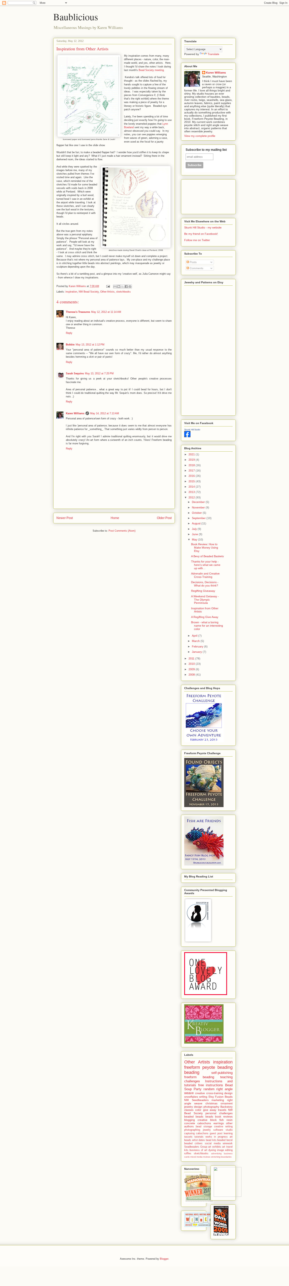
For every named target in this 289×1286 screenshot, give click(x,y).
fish (221, 1119)
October (197, 512)
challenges (192, 1081)
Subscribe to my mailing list (206, 149)
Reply (69, 332)
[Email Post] (108, 286)
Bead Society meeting (151, 70)
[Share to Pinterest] (130, 286)
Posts (193, 262)
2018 (192, 465)
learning (228, 1133)
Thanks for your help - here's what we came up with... (205, 565)
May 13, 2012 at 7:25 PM (99, 373)
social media (213, 1143)
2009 (192, 669)
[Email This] (115, 286)
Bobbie (70, 344)
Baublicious (75, 16)
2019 (192, 459)
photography (211, 1106)
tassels (188, 1136)
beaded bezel (225, 1140)
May (195, 539)
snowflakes (191, 1096)
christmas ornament (219, 1103)
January (197, 651)
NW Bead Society (89, 291)
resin (229, 1119)
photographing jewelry (197, 1130)
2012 (192, 497)
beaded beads (193, 1116)
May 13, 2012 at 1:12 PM (90, 344)
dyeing (212, 1150)
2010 (192, 663)
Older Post (164, 518)
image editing (225, 1150)
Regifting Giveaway (203, 590)
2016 (192, 475)
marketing (218, 1100)
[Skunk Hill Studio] (187, 436)
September (199, 518)
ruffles (187, 1153)
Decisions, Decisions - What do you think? (204, 584)
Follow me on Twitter (197, 240)
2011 (192, 658)
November (199, 507)
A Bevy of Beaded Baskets (207, 556)
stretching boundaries (221, 1157)
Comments (196, 268)
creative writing (223, 1126)
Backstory (226, 1106)
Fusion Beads (224, 1096)
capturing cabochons (196, 1133)
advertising (216, 1153)
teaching (226, 1077)
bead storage (204, 1126)
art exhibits (214, 1146)
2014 (192, 486)
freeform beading (199, 1077)
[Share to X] (122, 286)
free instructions (210, 1085)
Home (115, 518)
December (199, 502)
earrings (219, 1123)
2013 (192, 491)
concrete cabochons (197, 1123)
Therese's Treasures (78, 311)
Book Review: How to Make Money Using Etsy (204, 547)
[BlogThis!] (119, 286)
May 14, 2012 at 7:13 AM (104, 413)
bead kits (211, 1140)
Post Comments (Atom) (122, 530)
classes (188, 1109)
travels (222, 1109)
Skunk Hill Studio (192, 429)
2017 (192, 470)
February (198, 646)
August (196, 523)
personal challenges (219, 1113)
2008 (192, 674)
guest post (216, 1133)
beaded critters (193, 1143)
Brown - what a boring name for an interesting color (207, 626)
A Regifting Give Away (204, 617)
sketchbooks (123, 291)
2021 (192, 454)
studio (229, 1130)
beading (191, 1072)
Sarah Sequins (75, 373)
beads (209, 1116)
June (195, 534)
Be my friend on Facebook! (201, 233)
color (198, 1109)
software (218, 1130)
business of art (198, 1150)
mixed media (196, 1157)
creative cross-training (209, 1093)
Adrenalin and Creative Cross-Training (205, 575)
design (228, 1093)
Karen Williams (75, 413)
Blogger (164, 1258)
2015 (192, 481)
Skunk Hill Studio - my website (203, 227)
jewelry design (193, 1106)
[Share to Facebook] (126, 286)
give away (209, 1109)
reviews (206, 1157)
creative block (207, 1119)
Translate (213, 54)
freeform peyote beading (208, 1067)
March (196, 641)
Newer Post (64, 518)
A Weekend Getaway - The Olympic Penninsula (205, 600)
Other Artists (107, 291)
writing (203, 1096)
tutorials (198, 1136)
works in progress (216, 1136)
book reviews (224, 1116)
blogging (189, 1119)
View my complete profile (199, 135)
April (195, 635)
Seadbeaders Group (195, 1146)
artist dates (198, 1140)
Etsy (211, 1096)
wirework (228, 1143)
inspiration (71, 291)
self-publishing (222, 1073)
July (195, 528)
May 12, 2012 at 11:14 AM (106, 311)
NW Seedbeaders (196, 1100)
